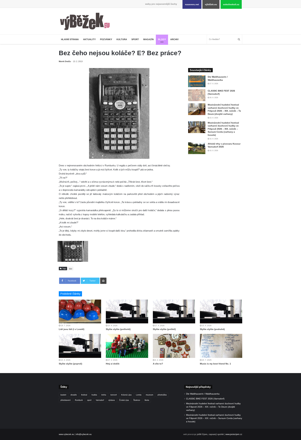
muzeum (149, 395)
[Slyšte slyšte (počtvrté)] (127, 311)
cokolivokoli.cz (231, 4)
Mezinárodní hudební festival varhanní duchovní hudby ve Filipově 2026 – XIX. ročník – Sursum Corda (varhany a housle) (223, 128)
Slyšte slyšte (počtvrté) (118, 329)
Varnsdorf (100, 400)
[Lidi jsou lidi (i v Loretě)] (80, 311)
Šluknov (136, 400)
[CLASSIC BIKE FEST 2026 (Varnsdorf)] (196, 95)
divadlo (74, 395)
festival (84, 395)
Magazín (148, 39)
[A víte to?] (174, 346)
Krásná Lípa (126, 395)
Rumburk (79, 400)
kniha (103, 395)
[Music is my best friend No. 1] (221, 346)
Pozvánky (106, 39)
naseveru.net (192, 4)
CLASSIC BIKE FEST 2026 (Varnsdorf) (205, 399)
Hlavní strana (70, 39)
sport (89, 400)
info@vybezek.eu (84, 434)
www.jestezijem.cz (233, 434)
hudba (94, 395)
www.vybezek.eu (66, 434)
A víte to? (158, 363)
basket (63, 395)
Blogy (162, 39)
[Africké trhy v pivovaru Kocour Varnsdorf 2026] (196, 148)
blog (70, 268)
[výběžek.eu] (86, 22)
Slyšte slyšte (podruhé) (212, 329)
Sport (135, 39)
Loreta (138, 395)
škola (147, 400)
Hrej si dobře (112, 363)
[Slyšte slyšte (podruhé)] (221, 311)
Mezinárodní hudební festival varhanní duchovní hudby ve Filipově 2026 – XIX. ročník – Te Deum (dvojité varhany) (213, 406)
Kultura (121, 39)
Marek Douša (65, 61)
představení (66, 400)
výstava (111, 400)
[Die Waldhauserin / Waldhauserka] (196, 81)
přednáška (162, 395)
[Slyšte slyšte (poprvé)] (80, 346)
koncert (114, 395)
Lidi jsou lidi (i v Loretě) (71, 329)
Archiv (174, 39)
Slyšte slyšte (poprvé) (70, 363)
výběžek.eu (211, 4)
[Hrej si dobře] (127, 346)
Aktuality (89, 39)
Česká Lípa (124, 400)
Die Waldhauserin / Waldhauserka (202, 394)
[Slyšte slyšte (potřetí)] (174, 311)
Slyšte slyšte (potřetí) (164, 329)
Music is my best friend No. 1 (215, 363)
